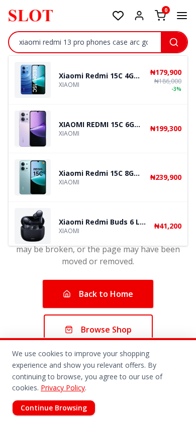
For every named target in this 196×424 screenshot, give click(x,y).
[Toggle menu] (182, 16)
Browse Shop (106, 329)
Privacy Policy (63, 387)
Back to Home (106, 293)
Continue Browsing (54, 407)
